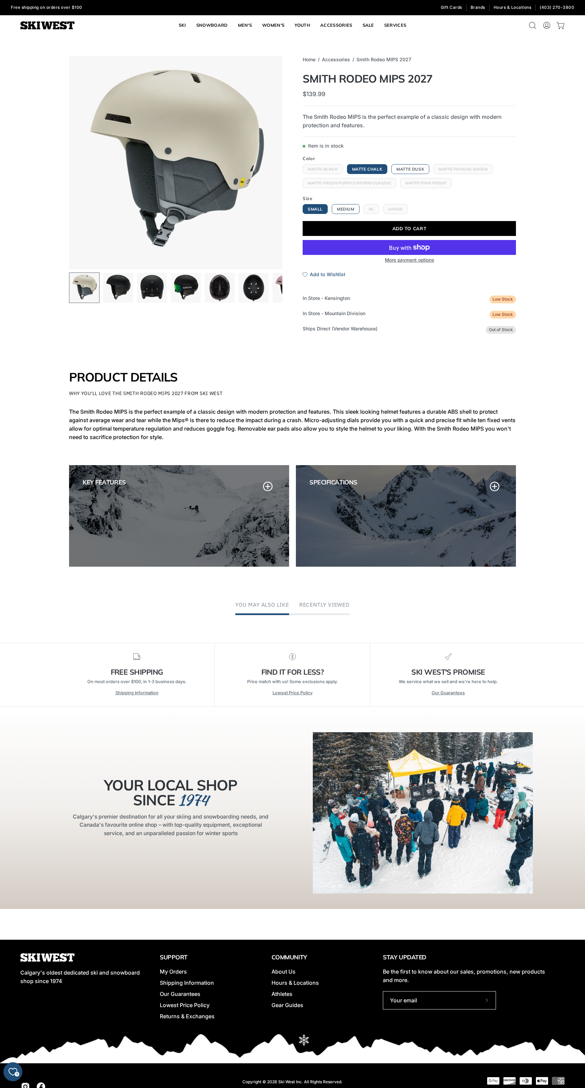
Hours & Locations (513, 7)
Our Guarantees (448, 692)
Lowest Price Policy (292, 692)
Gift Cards (451, 7)
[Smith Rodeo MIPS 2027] (84, 288)
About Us (284, 971)
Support (174, 957)
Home (309, 59)
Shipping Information (136, 692)
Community (289, 957)
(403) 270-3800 (557, 7)
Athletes (282, 994)
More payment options (409, 260)
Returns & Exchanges (187, 1016)
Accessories (336, 59)
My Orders (173, 971)
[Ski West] (47, 25)
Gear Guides (287, 1005)
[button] (395, 25)
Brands (478, 7)
